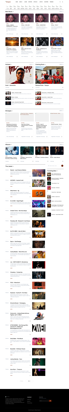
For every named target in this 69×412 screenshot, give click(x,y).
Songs (7, 23)
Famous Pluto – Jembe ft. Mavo (47, 97)
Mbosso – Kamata (15, 97)
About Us (28, 401)
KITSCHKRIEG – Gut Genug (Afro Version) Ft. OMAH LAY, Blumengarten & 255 (19, 326)
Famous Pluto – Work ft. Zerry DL (47, 102)
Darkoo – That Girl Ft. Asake (16, 92)
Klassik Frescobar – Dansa (56, 124)
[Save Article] (17, 34)
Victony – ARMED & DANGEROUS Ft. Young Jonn (12, 25)
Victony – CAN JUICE (25, 25)
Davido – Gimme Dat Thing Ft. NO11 (18, 102)
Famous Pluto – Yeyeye (42, 85)
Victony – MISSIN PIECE (40, 25)
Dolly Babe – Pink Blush (16, 338)
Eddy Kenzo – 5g (14, 190)
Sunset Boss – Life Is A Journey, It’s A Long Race (11, 49)
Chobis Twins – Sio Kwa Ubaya (18, 210)
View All (61, 11)
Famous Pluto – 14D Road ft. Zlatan (48, 92)
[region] (34, 154)
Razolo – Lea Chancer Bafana (18, 170)
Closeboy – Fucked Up (16, 272)
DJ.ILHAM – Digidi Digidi (16, 201)
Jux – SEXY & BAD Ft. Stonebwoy (19, 262)
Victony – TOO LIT (54, 25)
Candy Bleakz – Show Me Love (18, 251)
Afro (7, 56)
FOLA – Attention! (15, 282)
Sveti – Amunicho (10, 85)
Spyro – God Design (15, 241)
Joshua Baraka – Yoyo (16, 359)
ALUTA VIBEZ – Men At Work (17, 231)
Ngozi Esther (24, 136)
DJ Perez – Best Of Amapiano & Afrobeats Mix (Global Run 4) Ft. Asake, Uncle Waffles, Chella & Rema (41, 126)
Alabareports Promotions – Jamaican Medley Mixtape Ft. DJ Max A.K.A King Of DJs (12, 125)
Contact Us (29, 399)
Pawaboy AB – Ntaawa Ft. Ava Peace (20, 221)
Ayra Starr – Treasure (16, 369)
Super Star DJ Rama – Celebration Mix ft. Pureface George (27, 125)
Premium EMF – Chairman (56, 48)
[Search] (60, 2)
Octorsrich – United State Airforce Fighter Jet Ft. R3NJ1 (19, 314)
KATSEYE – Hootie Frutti (16, 180)
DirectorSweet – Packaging (17, 303)
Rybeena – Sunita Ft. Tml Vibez (18, 292)
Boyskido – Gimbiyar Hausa (17, 349)
